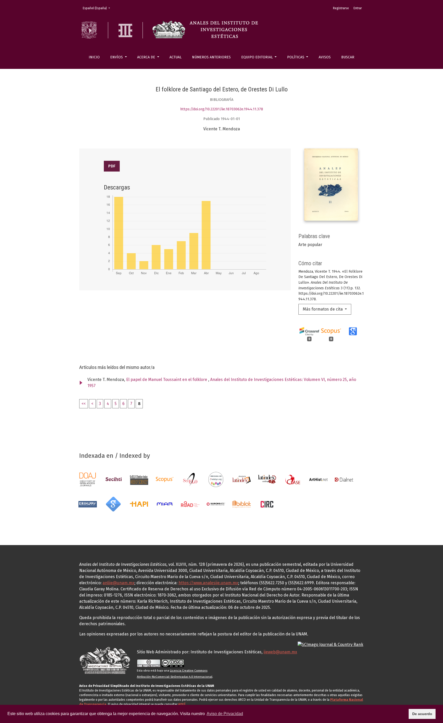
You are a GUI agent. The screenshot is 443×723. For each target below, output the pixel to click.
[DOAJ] (87, 479)
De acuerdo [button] (422, 714)
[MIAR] (164, 503)
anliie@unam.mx (118, 582)
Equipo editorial (257, 57)
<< (84, 403)
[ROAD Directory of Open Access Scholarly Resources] (190, 503)
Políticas (296, 57)
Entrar (358, 8)
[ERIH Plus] (87, 503)
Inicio (94, 57)
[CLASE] (292, 479)
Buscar (347, 57)
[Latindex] (241, 479)
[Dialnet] (344, 479)
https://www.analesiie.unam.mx (208, 582)
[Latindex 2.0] (267, 479)
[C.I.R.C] (267, 503)
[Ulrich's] (216, 503)
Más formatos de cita (323, 309)
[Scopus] (164, 479)
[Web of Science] (139, 479)
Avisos (325, 57)
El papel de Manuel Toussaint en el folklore (167, 379)
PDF (111, 166)
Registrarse (341, 8)
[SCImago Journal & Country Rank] (330, 644)
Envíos (117, 57)
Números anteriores (211, 57)
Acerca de (146, 57)
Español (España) (98, 8)
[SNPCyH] (113, 479)
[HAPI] (139, 503)
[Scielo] (190, 479)
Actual (175, 57)
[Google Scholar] (113, 503)
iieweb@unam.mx (280, 652)
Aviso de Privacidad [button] (225, 713)
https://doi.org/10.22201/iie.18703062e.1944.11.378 (221, 109)
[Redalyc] (216, 479)
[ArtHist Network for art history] (318, 479)
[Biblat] (241, 503)
